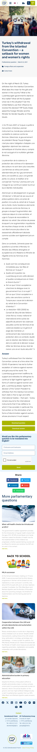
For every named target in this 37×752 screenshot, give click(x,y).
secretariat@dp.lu (12, 725)
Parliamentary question (9, 62)
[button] (12, 480)
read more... (5, 548)
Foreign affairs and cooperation (14, 66)
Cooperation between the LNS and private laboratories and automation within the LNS (16, 625)
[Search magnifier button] (28, 3)
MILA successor (8, 572)
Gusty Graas (8, 71)
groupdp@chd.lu (25, 725)
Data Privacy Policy (28, 748)
